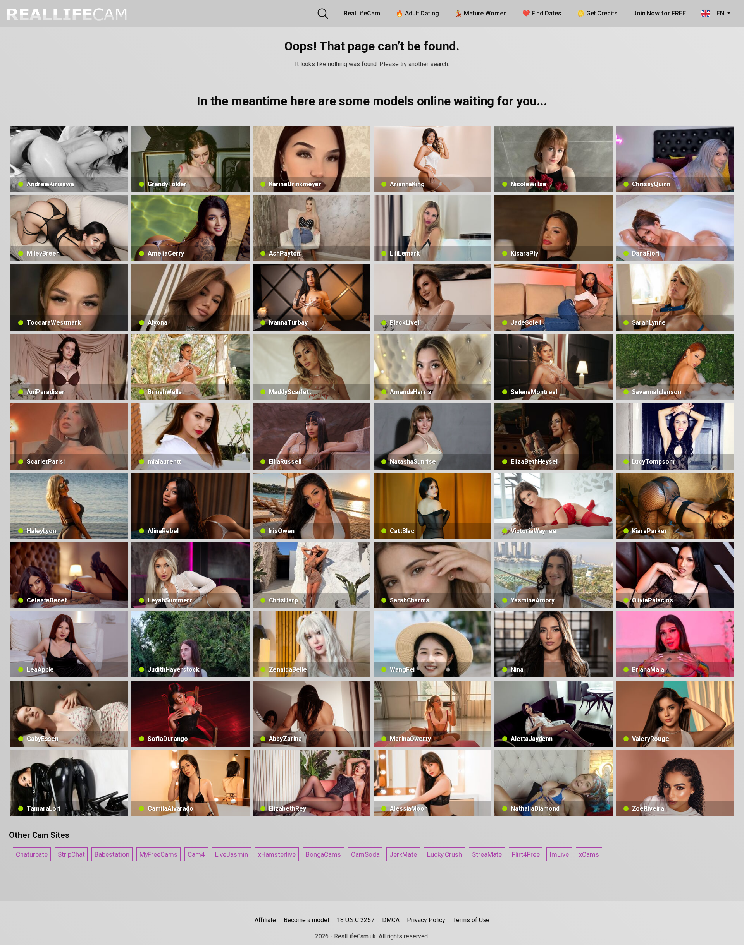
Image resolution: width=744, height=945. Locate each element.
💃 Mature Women (481, 13)
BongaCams (323, 854)
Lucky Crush (444, 854)
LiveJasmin (231, 854)
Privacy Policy (426, 920)
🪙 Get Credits (597, 13)
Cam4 (196, 854)
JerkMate (403, 854)
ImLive (559, 854)
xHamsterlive (277, 854)
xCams (589, 854)
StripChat (71, 854)
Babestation (112, 854)
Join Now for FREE (659, 13)
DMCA (391, 920)
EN (717, 13)
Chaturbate (32, 854)
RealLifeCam (362, 13)
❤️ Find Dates (541, 13)
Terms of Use (471, 920)
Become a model (306, 920)
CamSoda (365, 854)
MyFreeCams (158, 854)
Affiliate (265, 920)
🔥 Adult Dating (417, 13)
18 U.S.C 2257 (355, 920)
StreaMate (487, 854)
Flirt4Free (525, 854)
